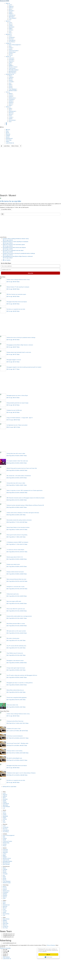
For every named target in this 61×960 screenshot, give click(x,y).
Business (8, 34)
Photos (10, 55)
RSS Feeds (5, 923)
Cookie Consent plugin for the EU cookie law (48, 957)
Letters (10, 62)
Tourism (11, 117)
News (7, 3)
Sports (7, 21)
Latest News (7, 146)
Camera (11, 95)
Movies (10, 78)
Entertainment (9, 74)
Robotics (11, 102)
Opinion (8, 56)
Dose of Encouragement (14, 44)
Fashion (11, 47)
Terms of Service (51, 945)
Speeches (11, 61)
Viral (10, 121)
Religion (11, 13)
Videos (7, 107)
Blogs (10, 64)
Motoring (11, 112)
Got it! (48, 954)
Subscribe (30, 273)
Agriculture (11, 16)
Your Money (12, 41)
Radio (10, 84)
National (11, 7)
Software (11, 101)
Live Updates (7, 260)
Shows (10, 86)
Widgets (5, 920)
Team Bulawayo (12, 89)
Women (11, 114)
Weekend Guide (13, 90)
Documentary (12, 120)
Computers (11, 99)
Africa (10, 9)
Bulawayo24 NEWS (4, 0)
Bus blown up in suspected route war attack (13, 251)
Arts (10, 83)
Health (10, 12)
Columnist (11, 58)
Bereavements (12, 71)
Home (8, 129)
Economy (11, 38)
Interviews (11, 59)
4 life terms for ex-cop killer (10, 201)
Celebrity (11, 77)
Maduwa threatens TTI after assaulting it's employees (15, 242)
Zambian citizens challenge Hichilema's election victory (16, 239)
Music (10, 75)
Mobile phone (12, 98)
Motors (10, 93)
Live (10, 19)
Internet (11, 96)
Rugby (10, 28)
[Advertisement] (30, 161)
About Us (5, 925)
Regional (11, 6)
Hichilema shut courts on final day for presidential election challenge (19, 254)
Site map (5, 922)
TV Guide (11, 81)
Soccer (10, 24)
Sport (10, 109)
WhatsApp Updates (13, 70)
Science (11, 104)
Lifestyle (8, 43)
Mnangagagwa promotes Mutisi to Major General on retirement (18, 257)
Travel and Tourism (13, 50)
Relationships (12, 52)
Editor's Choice (15, 146)
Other (10, 33)
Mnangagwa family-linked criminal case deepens (14, 248)
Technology (8, 140)
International (12, 15)
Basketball (11, 27)
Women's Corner (13, 67)
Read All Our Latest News (10, 786)
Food (10, 115)
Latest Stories (9, 143)
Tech (7, 92)
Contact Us (5, 926)
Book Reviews (12, 73)
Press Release (12, 18)
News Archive (6, 919)
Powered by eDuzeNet (5, 948)
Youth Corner (12, 68)
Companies (11, 37)
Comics (10, 53)
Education (11, 10)
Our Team (5, 927)
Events (10, 87)
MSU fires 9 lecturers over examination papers (14, 245)
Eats (10, 46)
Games (10, 80)
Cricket (10, 25)
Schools (11, 30)
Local (10, 4)
